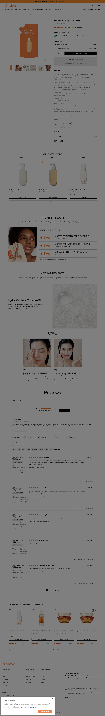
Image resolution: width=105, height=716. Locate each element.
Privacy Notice (33, 707)
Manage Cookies (45, 711)
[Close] (52, 698)
